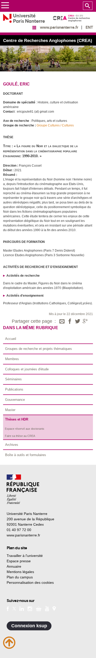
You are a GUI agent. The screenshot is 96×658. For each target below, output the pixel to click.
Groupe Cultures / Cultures (55, 125)
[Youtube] (47, 608)
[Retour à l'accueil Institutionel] (23, 489)
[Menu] (5, 6)
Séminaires (13, 379)
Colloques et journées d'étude (27, 369)
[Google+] (85, 322)
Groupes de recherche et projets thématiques (38, 349)
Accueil (10, 339)
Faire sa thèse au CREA (20, 435)
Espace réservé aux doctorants (24, 428)
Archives (11, 445)
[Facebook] (69, 322)
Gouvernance (15, 400)
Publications (14, 389)
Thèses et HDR (16, 419)
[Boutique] (38, 608)
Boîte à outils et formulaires (25, 455)
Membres (12, 359)
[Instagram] (29, 608)
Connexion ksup (29, 625)
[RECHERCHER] (87, 6)
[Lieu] (54, 608)
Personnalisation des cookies (30, 582)
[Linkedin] (21, 608)
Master (10, 410)
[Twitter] (77, 322)
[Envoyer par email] (62, 322)
